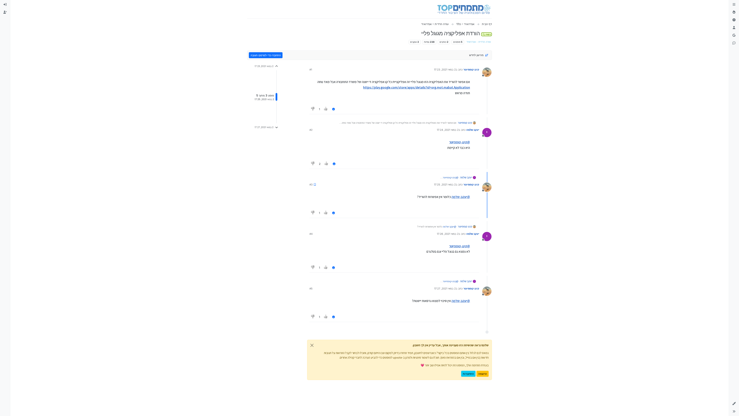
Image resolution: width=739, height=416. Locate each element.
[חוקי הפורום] (734, 5)
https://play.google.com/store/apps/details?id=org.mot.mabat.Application (416, 87)
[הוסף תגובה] (333, 109)
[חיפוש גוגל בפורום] (734, 35)
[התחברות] (5, 5)
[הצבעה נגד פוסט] (312, 109)
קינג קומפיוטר (471, 69)
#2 (311, 129)
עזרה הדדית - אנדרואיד (478, 41)
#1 (310, 69)
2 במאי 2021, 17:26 (448, 233)
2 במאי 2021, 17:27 (445, 288)
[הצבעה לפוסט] (326, 109)
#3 (311, 184)
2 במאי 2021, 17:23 (445, 69)
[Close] (312, 345)
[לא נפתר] (734, 20)
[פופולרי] (734, 12)
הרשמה (482, 373)
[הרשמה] (5, 12)
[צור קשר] (734, 43)
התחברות (468, 373)
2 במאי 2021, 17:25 (445, 184)
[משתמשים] (734, 28)
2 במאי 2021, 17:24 (448, 129)
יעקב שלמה (472, 129)
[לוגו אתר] (463, 9)
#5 (311, 288)
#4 (311, 233)
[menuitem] (5, 5)
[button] (734, 404)
